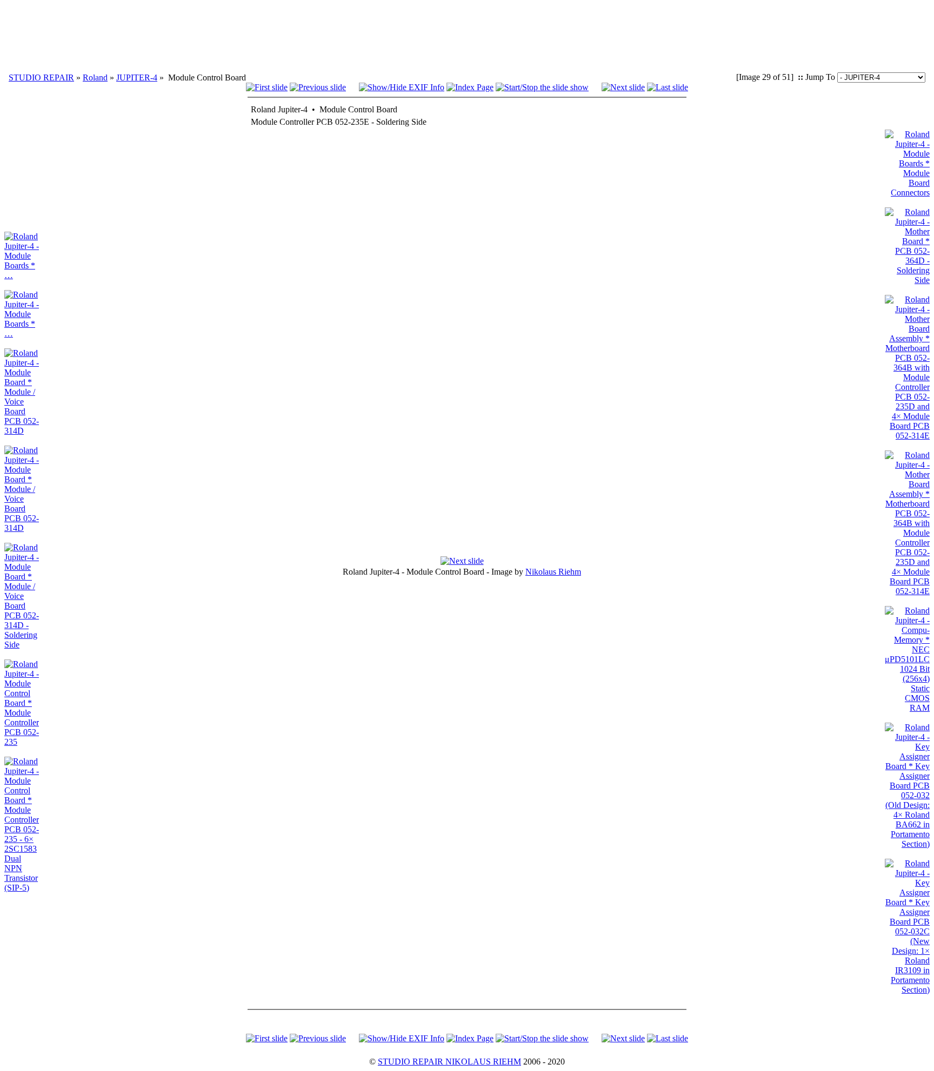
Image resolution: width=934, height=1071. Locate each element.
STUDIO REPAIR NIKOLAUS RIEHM (449, 1061)
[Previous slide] (318, 87)
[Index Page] (469, 87)
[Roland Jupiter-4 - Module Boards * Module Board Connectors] (907, 192)
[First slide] (267, 87)
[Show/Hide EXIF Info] (401, 87)
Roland (95, 77)
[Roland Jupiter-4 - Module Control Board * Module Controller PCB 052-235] (21, 741)
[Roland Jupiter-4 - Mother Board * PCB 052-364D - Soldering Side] (907, 280)
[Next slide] (623, 87)
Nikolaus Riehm (553, 571)
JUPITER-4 (136, 77)
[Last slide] (667, 87)
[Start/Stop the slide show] (542, 87)
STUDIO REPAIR (41, 77)
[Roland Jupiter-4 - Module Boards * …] (21, 275)
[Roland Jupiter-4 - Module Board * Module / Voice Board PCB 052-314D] (21, 430)
